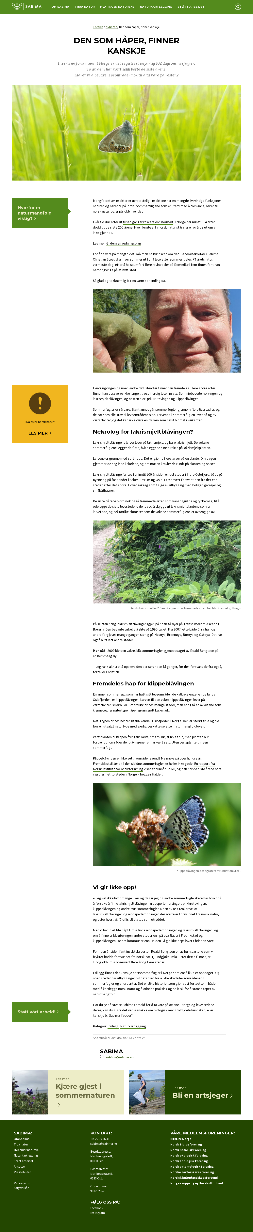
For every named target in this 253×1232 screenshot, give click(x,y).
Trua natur (85, 6)
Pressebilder (22, 1172)
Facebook (96, 1208)
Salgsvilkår (21, 1188)
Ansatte (19, 1166)
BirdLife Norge (180, 1139)
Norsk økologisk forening (189, 1155)
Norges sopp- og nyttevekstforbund (196, 1183)
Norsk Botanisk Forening (188, 1150)
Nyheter (111, 27)
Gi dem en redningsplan (123, 243)
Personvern (21, 1183)
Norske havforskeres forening (192, 1172)
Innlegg (113, 1026)
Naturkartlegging (156, 6)
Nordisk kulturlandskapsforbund (194, 1177)
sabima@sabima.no (119, 1057)
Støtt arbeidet (191, 6)
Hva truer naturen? (117, 6)
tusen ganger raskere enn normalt (148, 222)
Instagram (97, 1213)
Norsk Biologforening (186, 1144)
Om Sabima (60, 6)
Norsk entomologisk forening (192, 1166)
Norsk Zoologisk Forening (189, 1161)
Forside (98, 27)
